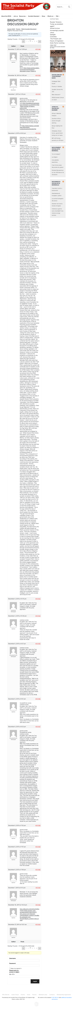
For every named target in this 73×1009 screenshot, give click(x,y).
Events (23, 994)
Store (28, 994)
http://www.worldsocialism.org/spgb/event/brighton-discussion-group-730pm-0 (29, 69)
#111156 (38, 699)
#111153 (38, 598)
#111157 (38, 726)
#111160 (38, 869)
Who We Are (5, 994)
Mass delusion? (56, 94)
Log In (35, 981)
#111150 (38, 75)
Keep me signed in (16, 968)
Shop (43, 16)
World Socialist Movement (28, 29)
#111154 (38, 616)
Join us (15, 16)
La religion (55, 157)
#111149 (38, 49)
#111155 (38, 643)
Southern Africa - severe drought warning (56, 121)
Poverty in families (57, 86)
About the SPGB (6, 16)
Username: (12, 958)
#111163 (38, 924)
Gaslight (53, 34)
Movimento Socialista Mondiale (56, 183)
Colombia (53, 37)
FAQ (57, 16)
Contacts (52, 994)
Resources (22, 16)
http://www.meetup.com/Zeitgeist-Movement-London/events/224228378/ (29, 127)
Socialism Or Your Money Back (57, 76)
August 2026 (11, 29)
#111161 (38, 887)
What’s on (50, 16)
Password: (12, 963)
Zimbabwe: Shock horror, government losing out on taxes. (57, 133)
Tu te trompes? (56, 154)
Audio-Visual (15, 994)
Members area (43, 994)
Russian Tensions (55, 22)
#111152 (38, 133)
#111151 (38, 94)
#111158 (38, 825)
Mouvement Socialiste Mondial (56, 149)
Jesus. (52, 32)
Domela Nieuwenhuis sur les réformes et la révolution (58, 172)
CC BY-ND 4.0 (55, 997)
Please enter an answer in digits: (14, 971)
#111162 (38, 905)
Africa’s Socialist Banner (55, 108)
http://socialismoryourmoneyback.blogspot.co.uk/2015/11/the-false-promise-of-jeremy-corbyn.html (29, 105)
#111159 (38, 846)
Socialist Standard (33, 16)
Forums (18, 29)
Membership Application (64, 994)
